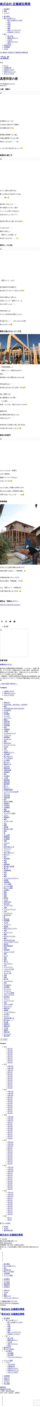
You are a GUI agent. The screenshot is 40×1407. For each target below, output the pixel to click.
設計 (8, 22)
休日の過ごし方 (9, 847)
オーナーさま (8, 905)
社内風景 (7, 987)
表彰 (5, 958)
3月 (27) (9, 1058)
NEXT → (15, 683)
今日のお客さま (9, 1018)
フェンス (7, 843)
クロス (6, 900)
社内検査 (7, 714)
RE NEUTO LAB (9, 940)
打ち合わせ (7, 985)
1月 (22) (9, 1088)
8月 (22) (9, 1175)
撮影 (5, 892)
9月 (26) (9, 1097)
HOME (6, 1226)
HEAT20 (6, 919)
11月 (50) (10, 1118)
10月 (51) (10, 1120)
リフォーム (7, 735)
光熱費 (6, 880)
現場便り (7, 1024)
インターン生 (8, 821)
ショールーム (8, 981)
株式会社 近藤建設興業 (15, 4)
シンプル (7, 716)
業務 (5, 825)
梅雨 (5, 876)
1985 (5, 748)
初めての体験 (8, 801)
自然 (5, 872)
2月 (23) (9, 1161)
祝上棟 (6, 626)
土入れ (6, 922)
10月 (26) (10, 1095)
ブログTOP (11, 1364)
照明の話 (7, 702)
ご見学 (6, 778)
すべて (6, 66)
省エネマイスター (10, 936)
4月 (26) (9, 1107)
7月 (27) (9, 1177)
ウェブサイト (8, 913)
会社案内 (7, 9)
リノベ (6, 750)
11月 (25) (10, 1169)
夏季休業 (7, 811)
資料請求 (7, 1285)
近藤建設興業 (8, 790)
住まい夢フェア (9, 852)
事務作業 (7, 768)
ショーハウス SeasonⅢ (11, 791)
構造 (5, 938)
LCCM (9, 40)
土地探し (7, 890)
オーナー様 (7, 973)
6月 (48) (9, 1128)
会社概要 (10, 1353)
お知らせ (7, 1290)
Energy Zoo (7, 743)
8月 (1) (9, 1218)
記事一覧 (9, 683)
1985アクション (12, 42)
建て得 (6, 979)
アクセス (7, 1281)
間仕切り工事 (8, 829)
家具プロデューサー (10, 928)
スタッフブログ (9, 73)
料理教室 (7, 737)
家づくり (7, 788)
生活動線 (7, 839)
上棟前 (6, 731)
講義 (5, 959)
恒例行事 (7, 722)
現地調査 (7, 920)
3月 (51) (9, 1134)
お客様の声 (7, 68)
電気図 (6, 827)
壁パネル (7, 762)
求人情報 (7, 1283)
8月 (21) (9, 1150)
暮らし (6, 786)
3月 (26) (9, 1185)
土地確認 (7, 807)
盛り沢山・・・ (9, 1020)
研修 (5, 977)
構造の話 (7, 1008)
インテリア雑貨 (9, 993)
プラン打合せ (8, 758)
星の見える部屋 (9, 866)
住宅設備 (7, 725)
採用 (5, 11)
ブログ (6, 49)
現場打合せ (7, 902)
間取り (6, 720)
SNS (5, 965)
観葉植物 (7, 864)
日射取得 (7, 729)
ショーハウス (8, 967)
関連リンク (7, 1296)
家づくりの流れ (5, 1223)
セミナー (7, 1016)
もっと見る (4, 1039)
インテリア (7, 991)
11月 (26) (10, 1068)
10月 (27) (10, 1070)
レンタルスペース (10, 733)
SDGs (9, 43)
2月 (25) (9, 1111)
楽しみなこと (8, 756)
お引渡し (7, 1014)
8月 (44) (9, 1124)
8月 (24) (9, 1049)
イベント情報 (8, 886)
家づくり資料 (8, 888)
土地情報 (7, 47)
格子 (5, 799)
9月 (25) (9, 1072)
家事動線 (7, 837)
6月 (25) (9, 1154)
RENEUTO (7, 45)
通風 (5, 934)
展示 (5, 774)
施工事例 (7, 16)
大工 (5, 823)
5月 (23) (9, 1080)
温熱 (5, 741)
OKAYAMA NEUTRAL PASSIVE (15, 704)
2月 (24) (9, 1060)
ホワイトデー (8, 932)
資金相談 (7, 780)
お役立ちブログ (9, 70)
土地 (5, 911)
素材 (8, 28)
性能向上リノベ (9, 752)
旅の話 (6, 944)
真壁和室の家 (8, 1230)
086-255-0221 (8, 1243)
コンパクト (7, 718)
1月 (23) (9, 1062)
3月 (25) (9, 1159)
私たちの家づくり (10, 18)
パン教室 (7, 760)
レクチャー (7, 971)
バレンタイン (8, 963)
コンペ (6, 956)
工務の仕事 (7, 770)
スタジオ (7, 766)
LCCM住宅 (7, 710)
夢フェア (7, 854)
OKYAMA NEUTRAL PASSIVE (14, 708)
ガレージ (7, 793)
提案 (5, 896)
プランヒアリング (10, 909)
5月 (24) (9, 1054)
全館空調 (7, 797)
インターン (7, 924)
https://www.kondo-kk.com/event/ (10, 605)
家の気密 (7, 1036)
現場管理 (7, 950)
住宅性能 (7, 754)
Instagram (6, 903)
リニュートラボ (9, 952)
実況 (5, 809)
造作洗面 (7, 858)
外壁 (5, 845)
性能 (8, 24)
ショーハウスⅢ (9, 969)
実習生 (6, 926)
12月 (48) (10, 1116)
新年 (5, 727)
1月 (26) (9, 1113)
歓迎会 (6, 898)
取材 (5, 894)
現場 (5, 948)
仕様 (8, 26)
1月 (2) (9, 1220)
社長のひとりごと (10, 71)
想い (5, 34)
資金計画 (7, 782)
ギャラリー (7, 989)
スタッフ (7, 999)
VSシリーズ (8, 1006)
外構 (5, 841)
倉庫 (5, 819)
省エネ (6, 961)
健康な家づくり (12, 38)
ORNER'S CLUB (5, 1389)
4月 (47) (9, 1132)
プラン (6, 815)
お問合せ (7, 1287)
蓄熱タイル (7, 764)
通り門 (6, 868)
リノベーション (9, 1000)
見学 (5, 983)
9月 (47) (9, 1122)
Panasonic (7, 723)
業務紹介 (7, 817)
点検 (5, 930)
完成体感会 (7, 870)
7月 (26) (9, 1050)
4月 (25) (9, 1056)
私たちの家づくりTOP (14, 20)
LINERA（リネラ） (13, 32)
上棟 (5, 907)
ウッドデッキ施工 (10, 813)
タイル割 (7, 835)
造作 (5, 860)
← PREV (3, 683)
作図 (5, 862)
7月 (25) (9, 1076)
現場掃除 (7, 882)
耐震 (5, 706)
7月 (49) (9, 1126)
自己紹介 (7, 997)
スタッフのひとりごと (11, 942)
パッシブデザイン (10, 1012)
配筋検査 (7, 784)
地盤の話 (7, 1032)
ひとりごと (7, 1034)
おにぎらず (7, 739)
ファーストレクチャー (11, 878)
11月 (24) (10, 1144)
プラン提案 (7, 884)
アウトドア (7, 849)
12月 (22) (10, 1066)
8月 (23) (9, 1200)
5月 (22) (9, 1105)
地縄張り (7, 803)
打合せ (6, 747)
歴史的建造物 (8, 946)
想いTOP (10, 36)
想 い (8, 1336)
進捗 (5, 831)
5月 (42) (9, 1130)
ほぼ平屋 (7, 795)
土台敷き (7, 776)
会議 (5, 975)
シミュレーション (10, 745)
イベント (7, 13)
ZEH (5, 1002)
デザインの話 (8, 1004)
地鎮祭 (6, 1010)
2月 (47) (9, 1136)
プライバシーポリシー (11, 1298)
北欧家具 (7, 772)
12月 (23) (10, 1091)
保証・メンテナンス (14, 30)
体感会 (6, 1030)
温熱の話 (7, 1026)
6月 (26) (9, 1052)
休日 (5, 874)
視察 (5, 954)
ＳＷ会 (6, 1028)
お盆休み (7, 805)
